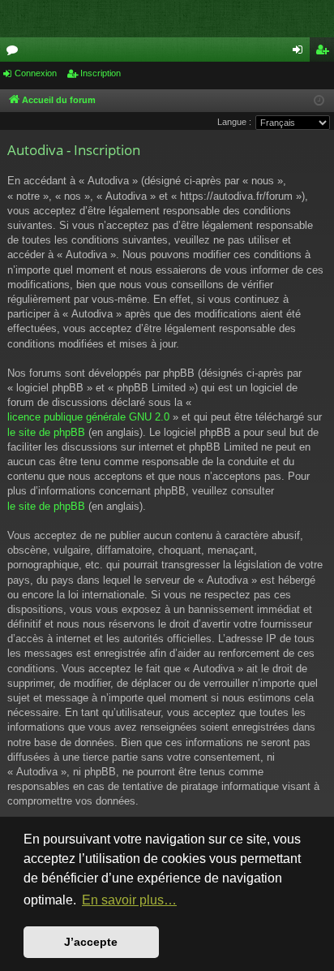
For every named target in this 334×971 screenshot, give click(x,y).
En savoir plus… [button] (129, 900)
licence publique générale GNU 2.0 (88, 417)
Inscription (100, 73)
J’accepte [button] (91, 941)
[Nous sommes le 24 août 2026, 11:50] (319, 101)
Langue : (234, 122)
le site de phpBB (46, 432)
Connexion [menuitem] (301, 53)
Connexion (36, 73)
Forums (15, 53)
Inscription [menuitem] (325, 53)
